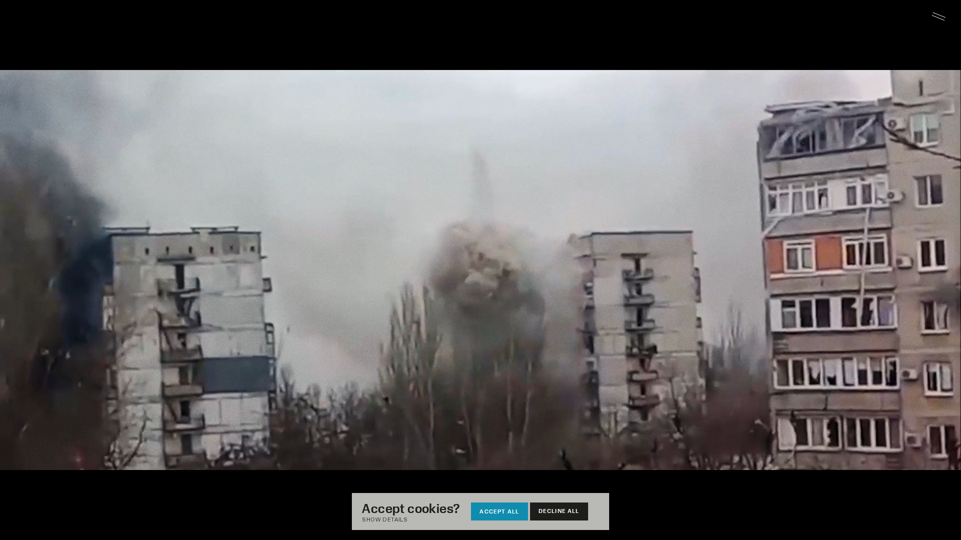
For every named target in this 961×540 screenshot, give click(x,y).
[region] (480, 270)
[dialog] (480, 511)
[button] (416, 520)
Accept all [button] (499, 511)
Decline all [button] (559, 511)
